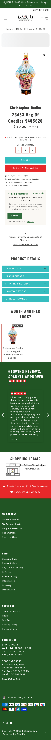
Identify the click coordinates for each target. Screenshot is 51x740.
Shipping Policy (10, 559)
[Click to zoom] (44, 55)
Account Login (41, 10)
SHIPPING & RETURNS (17, 283)
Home (8, 29)
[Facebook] (3, 723)
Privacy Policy (9, 624)
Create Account (10, 519)
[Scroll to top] (45, 732)
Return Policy (9, 563)
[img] (27, 381)
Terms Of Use (9, 629)
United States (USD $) (18, 697)
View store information (25, 245)
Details (28, 5)
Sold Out (25, 160)
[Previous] (5, 4)
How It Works (38, 193)
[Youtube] (11, 723)
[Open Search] (42, 18)
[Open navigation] (7, 18)
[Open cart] (46, 18)
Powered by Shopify (14, 734)
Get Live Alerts (10, 537)
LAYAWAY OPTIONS (16, 291)
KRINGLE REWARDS (16, 299)
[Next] (45, 4)
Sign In (30, 221)
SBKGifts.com (30, 731)
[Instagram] (6, 723)
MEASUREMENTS (14, 276)
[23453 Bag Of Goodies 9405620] (13, 335)
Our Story (7, 620)
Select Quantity (25, 145)
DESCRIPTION (13, 268)
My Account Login (11, 524)
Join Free (14, 216)
